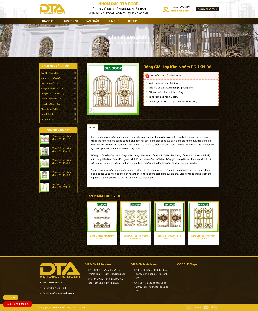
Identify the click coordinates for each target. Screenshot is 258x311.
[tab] (92, 127)
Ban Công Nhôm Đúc (50, 83)
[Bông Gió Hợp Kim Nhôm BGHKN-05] (102, 217)
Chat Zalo (11, 297)
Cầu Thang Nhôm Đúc (51, 98)
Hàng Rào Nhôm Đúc (50, 104)
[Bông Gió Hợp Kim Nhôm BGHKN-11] (169, 217)
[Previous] (87, 224)
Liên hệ (132, 21)
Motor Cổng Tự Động (50, 109)
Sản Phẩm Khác (48, 114)
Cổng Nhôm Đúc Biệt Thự (52, 93)
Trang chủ (49, 21)
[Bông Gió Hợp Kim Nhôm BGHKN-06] (203, 217)
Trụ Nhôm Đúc (47, 119)
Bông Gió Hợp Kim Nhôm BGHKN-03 (136, 237)
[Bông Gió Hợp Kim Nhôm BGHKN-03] (136, 217)
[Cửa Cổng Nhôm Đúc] (61, 9)
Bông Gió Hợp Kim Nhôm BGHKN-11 (170, 237)
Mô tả (92, 127)
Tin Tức (114, 21)
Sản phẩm (92, 21)
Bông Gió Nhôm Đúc (51, 78)
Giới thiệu (71, 21)
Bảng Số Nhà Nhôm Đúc (52, 88)
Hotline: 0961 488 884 (18, 304)
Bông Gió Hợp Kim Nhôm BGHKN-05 (102, 237)
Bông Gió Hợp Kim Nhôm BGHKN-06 (203, 237)
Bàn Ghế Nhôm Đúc (50, 73)
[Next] (218, 224)
